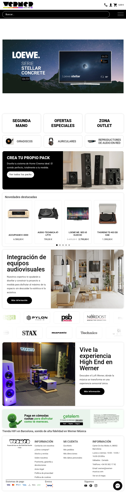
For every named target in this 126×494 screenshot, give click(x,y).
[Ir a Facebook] (90, 485)
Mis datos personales (72, 458)
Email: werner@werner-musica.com (103, 470)
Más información (19, 300)
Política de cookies (43, 477)
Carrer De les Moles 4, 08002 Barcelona (105, 447)
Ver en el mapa (99, 476)
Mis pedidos (68, 450)
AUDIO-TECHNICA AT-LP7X (48, 233)
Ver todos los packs (20, 174)
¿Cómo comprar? (42, 450)
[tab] (57, 245)
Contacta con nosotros (44, 446)
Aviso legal (39, 469)
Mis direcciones (70, 453)
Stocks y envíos (41, 453)
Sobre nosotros (41, 458)
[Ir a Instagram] (95, 485)
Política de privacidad (44, 473)
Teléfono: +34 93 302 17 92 (104, 464)
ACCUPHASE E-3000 (18, 235)
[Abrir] (121, 14)
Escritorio (67, 446)
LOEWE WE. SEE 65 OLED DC (78, 233)
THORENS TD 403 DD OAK (107, 233)
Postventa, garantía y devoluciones (44, 463)
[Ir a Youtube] (85, 485)
